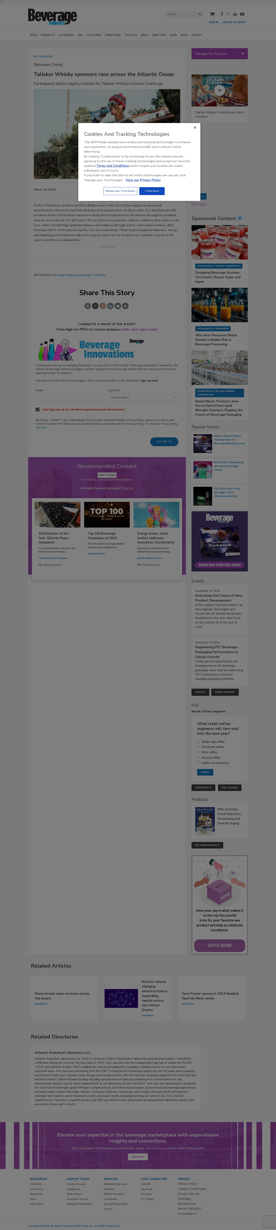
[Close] (195, 127)
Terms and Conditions (112, 166)
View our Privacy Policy (143, 180)
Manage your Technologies (120, 190)
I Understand (152, 190)
